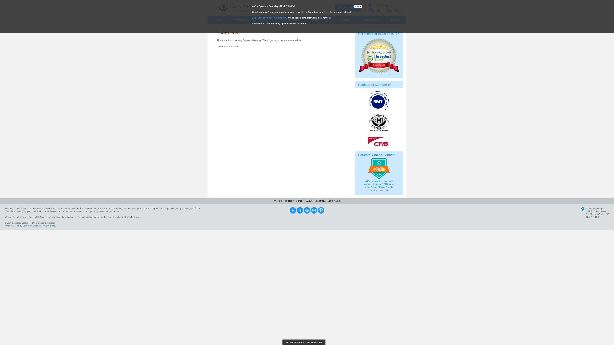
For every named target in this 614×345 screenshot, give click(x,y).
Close (358, 6)
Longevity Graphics (32, 226)
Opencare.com (383, 190)
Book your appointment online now (269, 17)
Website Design (12, 226)
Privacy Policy (49, 226)
